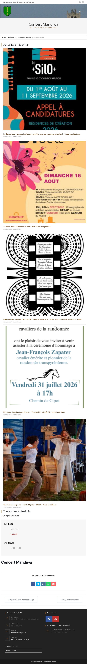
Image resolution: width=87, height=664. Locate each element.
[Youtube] (55, 619)
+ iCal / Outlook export (69, 600)
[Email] (53, 584)
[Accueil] (31, 28)
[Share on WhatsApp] (48, 584)
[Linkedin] (43, 584)
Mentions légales (11, 646)
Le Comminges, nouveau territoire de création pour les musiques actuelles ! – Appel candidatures (41, 134)
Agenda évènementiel (24, 37)
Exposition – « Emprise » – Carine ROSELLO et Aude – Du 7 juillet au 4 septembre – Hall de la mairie (42, 319)
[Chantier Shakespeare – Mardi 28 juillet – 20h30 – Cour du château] (44, 460)
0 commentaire (16, 136)
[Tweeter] (38, 584)
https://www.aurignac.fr (20, 639)
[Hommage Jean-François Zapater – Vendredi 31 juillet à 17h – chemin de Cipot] (44, 367)
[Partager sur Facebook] (33, 584)
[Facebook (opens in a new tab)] (79, 2)
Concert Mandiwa (51, 28)
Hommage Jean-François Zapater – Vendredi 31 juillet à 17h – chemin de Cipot (34, 412)
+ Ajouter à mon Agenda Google (21, 600)
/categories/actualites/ (11, 516)
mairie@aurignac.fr (18, 633)
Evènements (12, 37)
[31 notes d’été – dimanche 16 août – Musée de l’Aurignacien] (44, 182)
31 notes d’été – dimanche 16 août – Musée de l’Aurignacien (26, 227)
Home (4, 37)
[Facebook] (49, 619)
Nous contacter (10, 650)
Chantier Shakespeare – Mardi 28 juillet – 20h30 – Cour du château (29, 505)
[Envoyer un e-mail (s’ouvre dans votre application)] (82, 2)
